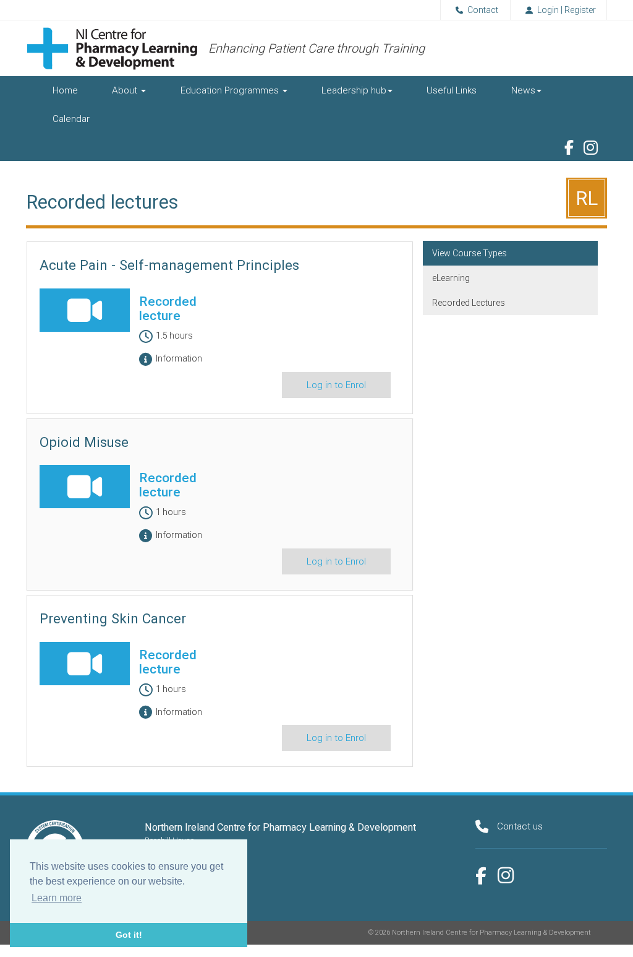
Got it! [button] (129, 935)
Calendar (71, 118)
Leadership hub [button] (353, 90)
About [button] (126, 90)
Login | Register (566, 10)
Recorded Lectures (468, 303)
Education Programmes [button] (231, 90)
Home (65, 90)
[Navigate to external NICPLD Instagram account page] (591, 148)
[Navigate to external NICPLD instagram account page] (506, 875)
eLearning (451, 278)
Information (179, 358)
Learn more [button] (57, 898)
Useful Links (452, 90)
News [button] (523, 90)
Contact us (520, 826)
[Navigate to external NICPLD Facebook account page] (569, 147)
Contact (482, 10)
